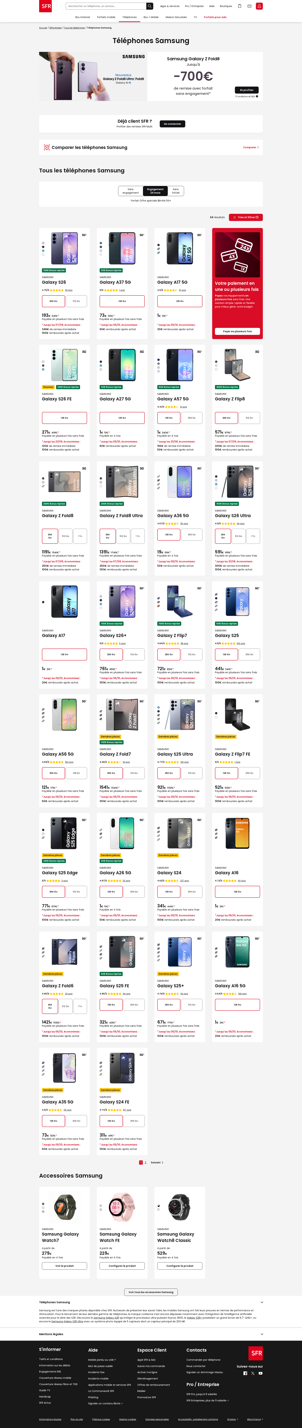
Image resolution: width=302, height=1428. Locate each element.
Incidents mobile (98, 1378)
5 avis (122, 643)
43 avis (184, 993)
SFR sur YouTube (260, 1373)
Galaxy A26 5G (115, 873)
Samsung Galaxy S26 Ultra (67, 1321)
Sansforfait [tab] (178, 192)
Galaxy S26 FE (57, 399)
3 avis (65, 880)
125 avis (184, 762)
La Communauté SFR (101, 1391)
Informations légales (50, 1419)
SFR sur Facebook (245, 1373)
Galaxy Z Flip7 (172, 635)
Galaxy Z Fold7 (115, 754)
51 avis (182, 290)
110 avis (67, 1109)
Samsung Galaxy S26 (106, 1318)
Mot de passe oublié (100, 1366)
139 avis (242, 993)
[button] (257, 96)
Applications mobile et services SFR (109, 1385)
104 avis (241, 643)
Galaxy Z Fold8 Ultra (121, 516)
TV (195, 17)
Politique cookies (101, 1419)
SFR (256, 1353)
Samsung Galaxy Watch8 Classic (175, 1237)
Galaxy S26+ (113, 635)
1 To (80, 536)
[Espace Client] (259, 6)
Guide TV (44, 1390)
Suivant (156, 1162)
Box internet (83, 17)
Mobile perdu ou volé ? (102, 1360)
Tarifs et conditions (51, 1359)
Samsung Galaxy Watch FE (118, 1237)
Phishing (93, 1397)
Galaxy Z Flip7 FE (232, 754)
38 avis (184, 643)
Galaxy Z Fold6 (58, 986)
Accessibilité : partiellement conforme (198, 1419)
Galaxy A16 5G (230, 986)
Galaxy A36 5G (173, 516)
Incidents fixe (96, 1372)
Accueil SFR (45, 6)
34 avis (126, 993)
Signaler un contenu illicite (104, 1403)
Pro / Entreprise (194, 6)
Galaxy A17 (53, 635)
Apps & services (169, 6)
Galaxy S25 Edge (60, 873)
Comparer (249, 147)
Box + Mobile (151, 17)
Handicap (45, 1396)
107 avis (127, 1109)
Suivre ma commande (151, 1366)
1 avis (122, 290)
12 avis (183, 406)
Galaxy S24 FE (114, 1102)
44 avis (241, 523)
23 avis (69, 993)
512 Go (76, 301)
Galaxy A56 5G (58, 754)
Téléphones (129, 17)
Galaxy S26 (54, 282)
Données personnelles (157, 1419)
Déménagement (147, 1378)
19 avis (126, 762)
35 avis (184, 523)
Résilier (141, 1391)
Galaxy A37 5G (115, 282)
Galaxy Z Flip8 (230, 399)
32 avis (126, 880)
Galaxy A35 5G (57, 1102)
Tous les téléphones (74, 27)
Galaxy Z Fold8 (57, 516)
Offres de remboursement (153, 1385)
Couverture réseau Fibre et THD (58, 1384)
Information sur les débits (54, 1365)
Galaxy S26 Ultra (233, 516)
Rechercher (149, 6)
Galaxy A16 (227, 873)
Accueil (43, 27)
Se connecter (172, 124)
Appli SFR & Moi (146, 1360)
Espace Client (259, 6)
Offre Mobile (55, 27)
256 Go (53, 301)
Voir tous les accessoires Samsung (151, 1292)
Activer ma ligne (147, 1372)
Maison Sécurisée (176, 17)
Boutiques (226, 6)
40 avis (242, 880)
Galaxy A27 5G (115, 399)
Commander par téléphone (203, 1360)
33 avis (69, 290)
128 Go (122, 301)
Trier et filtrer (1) (248, 217)
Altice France (254, 1419)
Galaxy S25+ (170, 986)
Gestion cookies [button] (127, 1419)
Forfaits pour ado (215, 17)
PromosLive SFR (146, 1397)
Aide (211, 6)
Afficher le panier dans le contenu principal (240, 6)
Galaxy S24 (169, 873)
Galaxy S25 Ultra (175, 754)
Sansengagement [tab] (133, 192)
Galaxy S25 (227, 635)
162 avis (69, 762)
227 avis (184, 880)
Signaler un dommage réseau (204, 1372)
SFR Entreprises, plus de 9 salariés (206, 1400)
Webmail (249, 6)
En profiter (247, 90)
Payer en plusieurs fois (237, 331)
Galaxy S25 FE (114, 986)
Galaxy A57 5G (173, 399)
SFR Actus (45, 1403)
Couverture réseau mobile (55, 1378)
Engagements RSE (50, 1371)
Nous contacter (196, 1366)
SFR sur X (253, 1373)
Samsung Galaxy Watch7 (60, 1237)
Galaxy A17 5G (172, 282)
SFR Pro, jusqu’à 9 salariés (201, 1394)
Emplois (231, 1419)
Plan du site (77, 1419)
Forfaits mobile (106, 17)
